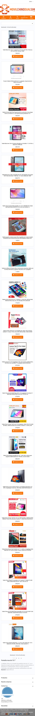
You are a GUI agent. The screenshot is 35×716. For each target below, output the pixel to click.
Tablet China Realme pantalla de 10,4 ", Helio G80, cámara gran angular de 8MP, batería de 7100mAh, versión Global (17, 456)
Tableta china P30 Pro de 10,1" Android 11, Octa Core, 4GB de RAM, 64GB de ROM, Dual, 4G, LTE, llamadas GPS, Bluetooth (17, 300)
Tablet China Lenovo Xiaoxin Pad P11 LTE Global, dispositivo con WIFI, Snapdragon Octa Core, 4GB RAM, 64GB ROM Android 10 (17, 487)
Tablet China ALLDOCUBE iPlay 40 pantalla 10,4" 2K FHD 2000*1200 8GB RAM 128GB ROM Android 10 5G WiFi (17, 612)
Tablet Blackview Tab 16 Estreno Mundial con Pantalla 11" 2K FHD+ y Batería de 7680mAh (17, 144)
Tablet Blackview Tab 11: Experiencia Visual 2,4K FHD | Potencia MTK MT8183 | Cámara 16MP (17, 50)
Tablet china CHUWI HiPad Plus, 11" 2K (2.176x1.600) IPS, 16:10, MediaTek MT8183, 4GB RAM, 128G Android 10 (17, 643)
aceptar (31, 712)
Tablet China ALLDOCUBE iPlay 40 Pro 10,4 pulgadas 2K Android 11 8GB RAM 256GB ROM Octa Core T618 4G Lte (17, 393)
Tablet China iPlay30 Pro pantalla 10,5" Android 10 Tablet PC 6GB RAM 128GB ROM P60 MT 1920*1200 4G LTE (17, 581)
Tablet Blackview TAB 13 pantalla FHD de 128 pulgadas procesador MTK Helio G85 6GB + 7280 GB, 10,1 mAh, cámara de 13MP (17, 175)
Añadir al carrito (17, 56)
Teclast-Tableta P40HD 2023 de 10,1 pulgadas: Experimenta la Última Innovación (17, 81)
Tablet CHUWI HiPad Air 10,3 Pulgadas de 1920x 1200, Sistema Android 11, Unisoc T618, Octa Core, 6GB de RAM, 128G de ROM (17, 331)
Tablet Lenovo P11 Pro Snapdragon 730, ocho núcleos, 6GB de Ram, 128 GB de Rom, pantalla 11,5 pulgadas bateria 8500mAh (17, 362)
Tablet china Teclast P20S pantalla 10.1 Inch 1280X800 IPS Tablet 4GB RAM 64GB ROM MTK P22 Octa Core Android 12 (17, 206)
